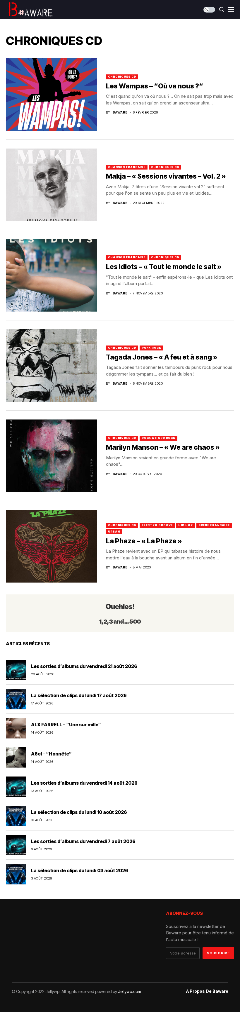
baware (120, 112)
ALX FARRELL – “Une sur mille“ (66, 724)
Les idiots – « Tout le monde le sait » (164, 267)
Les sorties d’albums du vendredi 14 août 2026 (84, 783)
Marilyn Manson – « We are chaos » (163, 447)
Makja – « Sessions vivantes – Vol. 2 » (166, 176)
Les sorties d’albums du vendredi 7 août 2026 (83, 841)
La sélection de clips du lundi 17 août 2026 (79, 695)
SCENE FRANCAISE (214, 525)
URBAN (114, 531)
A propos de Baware (207, 991)
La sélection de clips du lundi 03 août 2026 (79, 870)
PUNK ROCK (151, 347)
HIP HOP (185, 525)
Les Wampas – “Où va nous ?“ (154, 86)
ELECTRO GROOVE (157, 525)
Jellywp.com (129, 991)
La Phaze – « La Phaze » (144, 541)
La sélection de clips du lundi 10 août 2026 (79, 812)
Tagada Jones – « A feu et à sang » (161, 357)
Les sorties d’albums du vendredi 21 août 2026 (84, 666)
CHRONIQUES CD (122, 76)
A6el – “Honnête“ (51, 754)
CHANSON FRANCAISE (126, 167)
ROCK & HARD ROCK (158, 437)
